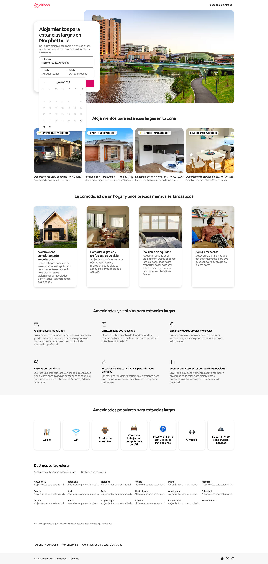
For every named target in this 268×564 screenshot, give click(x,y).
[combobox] (67, 63)
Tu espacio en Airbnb (220, 5)
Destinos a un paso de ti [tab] (93, 472)
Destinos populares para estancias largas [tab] (55, 472)
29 (81, 120)
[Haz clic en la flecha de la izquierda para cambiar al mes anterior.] (45, 82)
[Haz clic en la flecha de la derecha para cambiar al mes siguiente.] (81, 82)
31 (50, 127)
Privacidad (61, 558)
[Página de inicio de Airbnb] (42, 5)
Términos (74, 558)
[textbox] (53, 74)
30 (44, 127)
